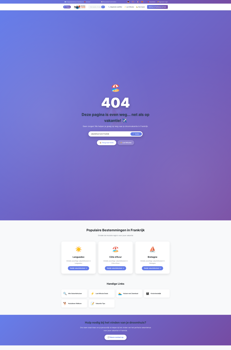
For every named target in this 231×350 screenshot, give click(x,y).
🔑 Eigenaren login (162, 2)
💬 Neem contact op (115, 337)
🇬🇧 (133, 2)
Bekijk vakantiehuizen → (78, 268)
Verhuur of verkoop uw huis (157, 7)
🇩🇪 (128, 2)
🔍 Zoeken (136, 134)
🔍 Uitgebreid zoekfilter (115, 7)
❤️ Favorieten (151, 2)
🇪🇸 (142, 2)
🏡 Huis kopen (140, 7)
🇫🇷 (137, 2)
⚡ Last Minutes (129, 7)
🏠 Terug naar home (107, 142)
